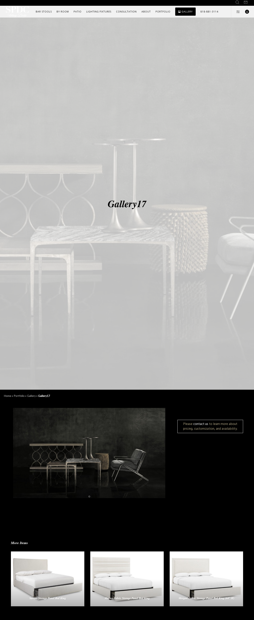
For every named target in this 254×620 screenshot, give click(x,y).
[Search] (237, 2)
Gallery (31, 395)
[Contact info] (244, 12)
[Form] (245, 2)
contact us (200, 424)
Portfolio (19, 395)
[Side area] (235, 12)
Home (7, 395)
